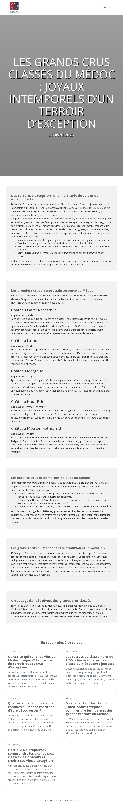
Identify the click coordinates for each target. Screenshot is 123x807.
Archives (105, 7)
